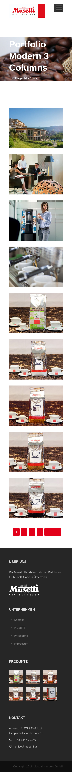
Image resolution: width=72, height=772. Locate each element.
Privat (36, 174)
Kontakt (19, 619)
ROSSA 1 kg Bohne (36, 359)
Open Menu (58, 8)
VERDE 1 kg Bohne (35, 451)
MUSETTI (20, 627)
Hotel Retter (36, 127)
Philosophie (21, 635)
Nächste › (53, 531)
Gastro (36, 266)
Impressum (21, 643)
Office (36, 220)
